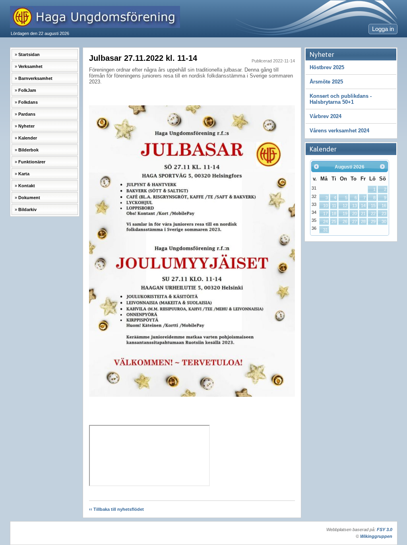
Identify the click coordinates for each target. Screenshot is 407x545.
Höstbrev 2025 (327, 67)
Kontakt (26, 185)
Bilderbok (28, 149)
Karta (23, 173)
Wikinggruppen (376, 536)
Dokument (29, 197)
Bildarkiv (27, 209)
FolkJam (27, 90)
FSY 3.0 (384, 529)
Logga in (383, 29)
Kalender (27, 138)
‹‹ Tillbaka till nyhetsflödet (116, 509)
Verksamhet (30, 66)
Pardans (26, 114)
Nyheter (26, 126)
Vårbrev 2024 (325, 116)
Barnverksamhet (35, 78)
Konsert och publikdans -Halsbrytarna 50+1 (341, 99)
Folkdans (28, 102)
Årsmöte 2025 (326, 82)
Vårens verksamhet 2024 (339, 131)
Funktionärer (31, 161)
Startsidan (29, 54)
